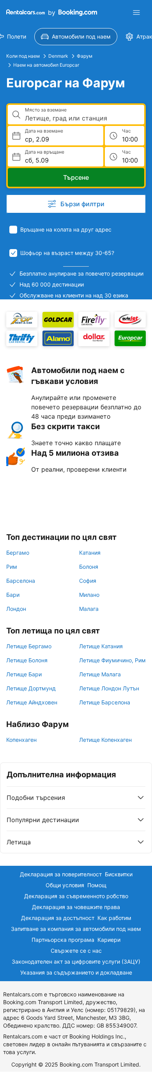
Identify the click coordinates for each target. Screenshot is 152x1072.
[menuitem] (75, 36)
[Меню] (136, 12)
